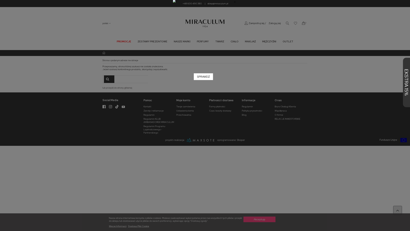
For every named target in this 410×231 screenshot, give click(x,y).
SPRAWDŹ (203, 76)
